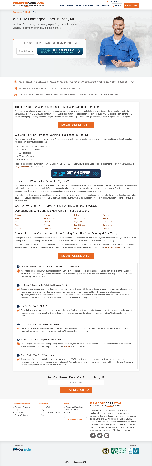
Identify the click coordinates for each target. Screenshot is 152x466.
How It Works (66, 6)
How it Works (46, 407)
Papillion (107, 215)
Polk (16, 222)
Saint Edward (79, 225)
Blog (16, 410)
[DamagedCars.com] (28, 4)
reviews (67, 347)
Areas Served (102, 6)
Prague (47, 222)
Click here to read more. (122, 430)
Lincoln (47, 215)
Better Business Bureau (133, 451)
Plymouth (107, 218)
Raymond (78, 222)
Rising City (107, 222)
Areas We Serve (21, 415)
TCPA (68, 412)
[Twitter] (100, 435)
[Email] (106, 435)
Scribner (47, 228)
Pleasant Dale (80, 218)
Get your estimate (22, 167)
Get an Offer (131, 6)
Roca (17, 225)
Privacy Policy (72, 410)
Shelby (106, 228)
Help (117, 6)
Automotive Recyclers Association (118, 451)
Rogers (47, 225)
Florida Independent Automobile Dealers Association (105, 451)
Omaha (18, 215)
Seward (77, 228)
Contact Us (19, 412)
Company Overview (22, 407)
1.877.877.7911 (115, 1)
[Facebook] (93, 435)
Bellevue (77, 215)
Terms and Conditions (74, 407)
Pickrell (18, 218)
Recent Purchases (84, 6)
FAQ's (43, 410)
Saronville (107, 225)
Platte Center (49, 218)
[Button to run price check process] (60, 51)
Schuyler (18, 228)
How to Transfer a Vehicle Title (50, 413)
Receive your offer (112, 247)
